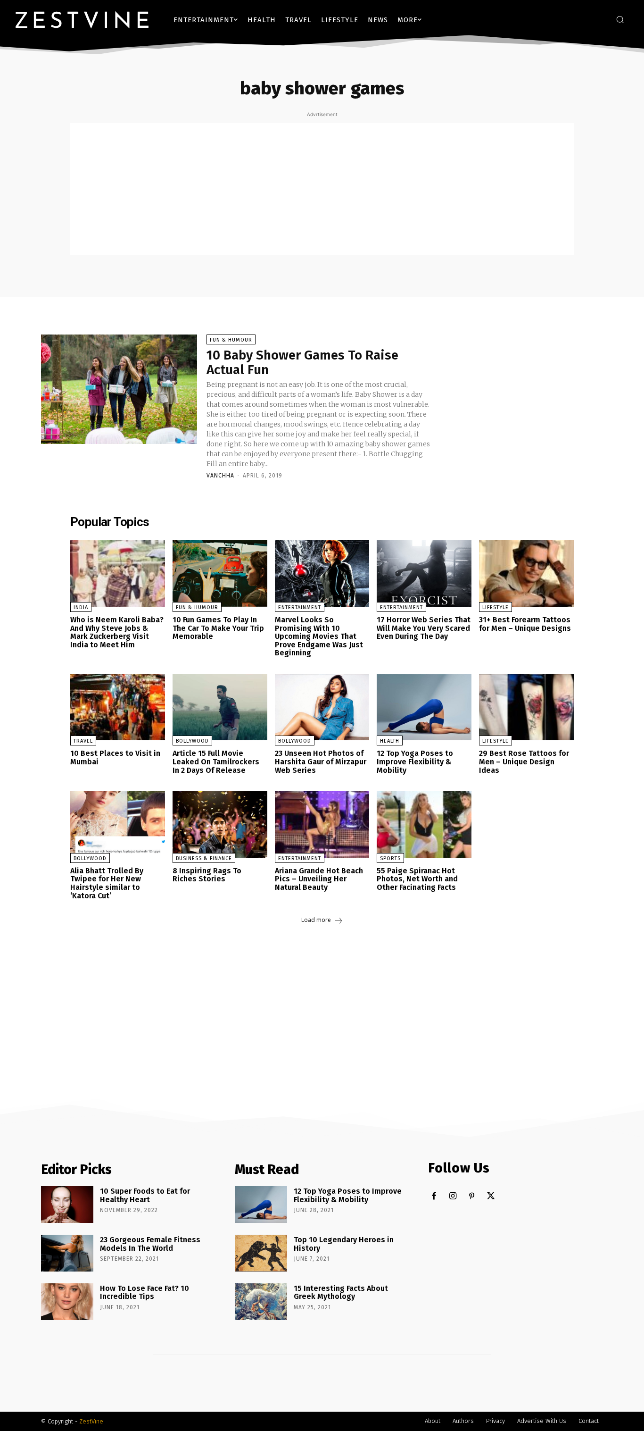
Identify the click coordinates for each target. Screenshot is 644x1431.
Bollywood (192, 741)
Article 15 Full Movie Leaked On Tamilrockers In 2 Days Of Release (216, 761)
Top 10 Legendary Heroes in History (344, 1244)
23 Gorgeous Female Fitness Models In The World (150, 1244)
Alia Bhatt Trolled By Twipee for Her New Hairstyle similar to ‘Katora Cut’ (106, 883)
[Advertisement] (322, 189)
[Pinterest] (471, 1196)
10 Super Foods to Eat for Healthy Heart (145, 1195)
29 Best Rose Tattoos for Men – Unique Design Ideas (524, 761)
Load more (316, 920)
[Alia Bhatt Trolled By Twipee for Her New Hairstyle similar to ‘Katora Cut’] (117, 824)
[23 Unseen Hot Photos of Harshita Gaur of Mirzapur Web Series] (322, 707)
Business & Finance (204, 858)
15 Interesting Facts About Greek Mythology (341, 1292)
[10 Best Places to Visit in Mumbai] (117, 707)
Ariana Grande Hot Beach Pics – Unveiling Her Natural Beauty (319, 879)
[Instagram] (452, 1196)
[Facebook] (434, 1196)
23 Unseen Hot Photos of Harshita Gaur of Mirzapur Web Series (320, 761)
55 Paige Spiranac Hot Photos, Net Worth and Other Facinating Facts (417, 879)
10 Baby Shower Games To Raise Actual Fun (302, 362)
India (81, 607)
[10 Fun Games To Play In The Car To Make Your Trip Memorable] (220, 573)
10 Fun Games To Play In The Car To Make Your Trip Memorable (218, 628)
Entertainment (299, 607)
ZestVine (91, 1421)
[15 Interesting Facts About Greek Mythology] (261, 1301)
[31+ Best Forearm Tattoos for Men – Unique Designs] (526, 573)
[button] (620, 19)
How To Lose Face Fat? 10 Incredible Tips (144, 1292)
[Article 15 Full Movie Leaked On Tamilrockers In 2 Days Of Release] (220, 707)
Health (389, 741)
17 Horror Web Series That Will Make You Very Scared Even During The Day (424, 628)
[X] (490, 1196)
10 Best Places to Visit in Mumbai (115, 757)
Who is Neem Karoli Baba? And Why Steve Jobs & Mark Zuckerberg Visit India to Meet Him (117, 632)
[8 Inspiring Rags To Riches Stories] (220, 824)
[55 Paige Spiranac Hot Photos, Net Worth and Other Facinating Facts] (424, 824)
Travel (83, 741)
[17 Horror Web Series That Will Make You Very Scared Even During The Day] (424, 573)
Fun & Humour (231, 340)
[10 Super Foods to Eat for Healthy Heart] (67, 1204)
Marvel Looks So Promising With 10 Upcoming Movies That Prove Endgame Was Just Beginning (319, 636)
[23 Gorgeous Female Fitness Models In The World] (67, 1253)
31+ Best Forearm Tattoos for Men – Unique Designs (525, 624)
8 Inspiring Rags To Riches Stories (207, 875)
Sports (390, 858)
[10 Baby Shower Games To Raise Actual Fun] (119, 389)
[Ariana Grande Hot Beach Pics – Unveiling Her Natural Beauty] (322, 824)
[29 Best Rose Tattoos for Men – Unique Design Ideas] (526, 707)
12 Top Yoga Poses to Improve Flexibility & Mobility (415, 761)
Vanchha (220, 475)
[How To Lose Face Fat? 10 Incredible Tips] (67, 1301)
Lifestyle (495, 607)
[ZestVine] (82, 19)
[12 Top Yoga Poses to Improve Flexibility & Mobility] (424, 707)
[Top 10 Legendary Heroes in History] (261, 1253)
